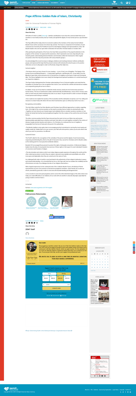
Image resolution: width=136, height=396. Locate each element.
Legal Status (115, 389)
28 (102, 267)
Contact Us (128, 389)
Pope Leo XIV (26, 2)
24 (92, 267)
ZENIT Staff (43, 27)
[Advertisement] (56, 317)
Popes (49, 27)
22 (105, 264)
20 (99, 264)
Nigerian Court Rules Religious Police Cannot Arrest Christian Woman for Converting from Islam (99, 135)
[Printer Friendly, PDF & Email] (29, 191)
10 (92, 262)
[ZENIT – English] (12, 3)
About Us (87, 389)
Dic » (95, 270)
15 (105, 262)
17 (92, 264)
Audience (96, 389)
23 (107, 264)
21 (102, 264)
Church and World (43, 2)
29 (105, 267)
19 (97, 264)
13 (99, 262)
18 (94, 264)
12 (97, 262)
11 (94, 262)
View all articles (30, 238)
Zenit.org (44, 35)
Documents (54, 2)
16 (107, 262)
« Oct (92, 270)
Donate (62, 2)
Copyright (122, 389)
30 (107, 267)
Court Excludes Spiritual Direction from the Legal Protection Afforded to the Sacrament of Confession (99, 116)
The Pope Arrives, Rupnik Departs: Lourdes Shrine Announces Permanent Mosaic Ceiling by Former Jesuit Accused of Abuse (102, 149)
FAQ (92, 389)
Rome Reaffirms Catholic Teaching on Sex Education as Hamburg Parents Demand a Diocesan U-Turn (102, 188)
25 (94, 267)
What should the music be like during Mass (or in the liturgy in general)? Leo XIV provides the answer (102, 179)
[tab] (95, 357)
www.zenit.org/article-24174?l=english (41, 187)
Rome (33, 2)
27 (99, 267)
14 (102, 262)
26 (97, 267)
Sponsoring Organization (105, 389)
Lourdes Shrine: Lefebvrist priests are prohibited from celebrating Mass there (102, 159)
